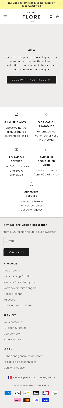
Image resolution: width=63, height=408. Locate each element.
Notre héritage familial (17, 276)
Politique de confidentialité (20, 362)
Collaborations (13, 294)
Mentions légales (14, 367)
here (37, 201)
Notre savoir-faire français (20, 288)
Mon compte (12, 333)
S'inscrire (16, 252)
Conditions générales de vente (23, 356)
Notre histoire (12, 270)
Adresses (9, 299)
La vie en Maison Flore (17, 305)
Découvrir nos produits (31, 79)
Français (45, 377)
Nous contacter (13, 322)
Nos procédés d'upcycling (20, 282)
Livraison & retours (15, 328)
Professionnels (13, 339)
